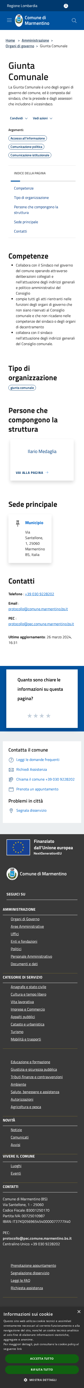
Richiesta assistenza (27, 1288)
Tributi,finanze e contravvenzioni (37, 1077)
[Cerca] (74, 20)
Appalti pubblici (23, 1016)
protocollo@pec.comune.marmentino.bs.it (41, 624)
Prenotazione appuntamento (33, 1265)
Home (10, 40)
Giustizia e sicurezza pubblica (34, 1069)
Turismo (17, 1031)
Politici (16, 949)
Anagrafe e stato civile (28, 987)
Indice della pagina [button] (30, 173)
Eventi (16, 1173)
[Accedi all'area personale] (65, 5)
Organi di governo (20, 46)
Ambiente (18, 1084)
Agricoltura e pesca (26, 1107)
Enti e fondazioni (24, 941)
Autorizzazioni (22, 1099)
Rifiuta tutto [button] (42, 1370)
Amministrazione (35, 40)
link (19, 1349)
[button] (41, 1380)
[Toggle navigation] (9, 20)
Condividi (17, 118)
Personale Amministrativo (31, 956)
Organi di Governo (25, 919)
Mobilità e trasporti (26, 1039)
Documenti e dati (24, 964)
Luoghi (16, 1166)
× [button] (78, 1312)
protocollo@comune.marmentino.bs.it (38, 609)
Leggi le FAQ (20, 1280)
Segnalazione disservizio (30, 1273)
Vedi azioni (40, 118)
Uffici (15, 934)
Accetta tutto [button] (42, 1359)
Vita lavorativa (22, 1001)
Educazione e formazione (30, 1062)
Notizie (16, 1129)
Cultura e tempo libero (28, 994)
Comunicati (20, 1137)
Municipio (34, 522)
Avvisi (15, 1144)
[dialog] (42, 1347)
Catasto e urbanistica (27, 1024)
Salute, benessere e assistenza (35, 1092)
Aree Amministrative (27, 926)
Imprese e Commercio (28, 1009)
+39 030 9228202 (39, 594)
